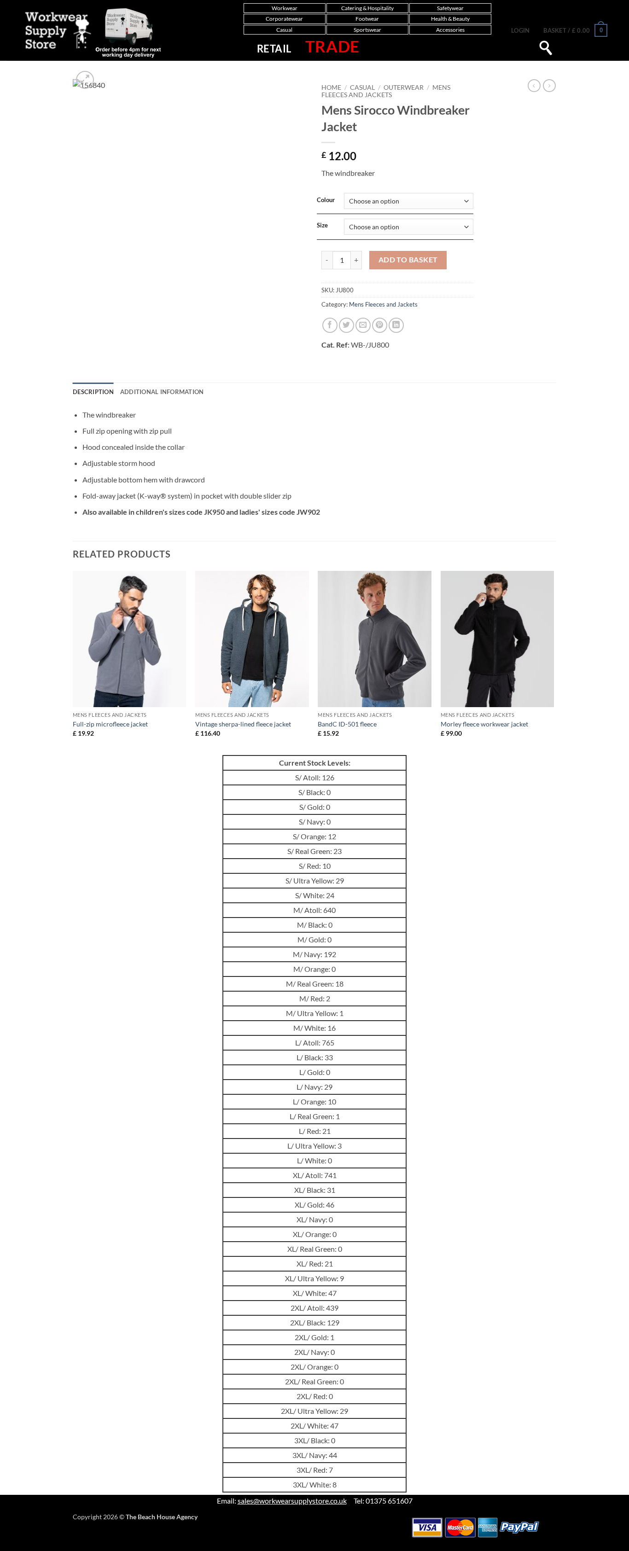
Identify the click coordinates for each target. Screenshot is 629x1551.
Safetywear (450, 8)
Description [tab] (93, 391)
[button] (520, 30)
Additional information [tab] (162, 391)
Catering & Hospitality (367, 8)
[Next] (553, 662)
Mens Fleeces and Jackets (385, 91)
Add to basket (408, 260)
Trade (332, 46)
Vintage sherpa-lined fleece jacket (243, 724)
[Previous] (73, 662)
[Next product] (534, 85)
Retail (274, 48)
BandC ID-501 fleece (347, 724)
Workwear (284, 8)
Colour (326, 200)
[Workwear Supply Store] (83, 32)
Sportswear (367, 29)
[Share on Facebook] (330, 325)
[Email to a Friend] (363, 325)
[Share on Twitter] (346, 325)
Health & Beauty (450, 18)
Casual (284, 29)
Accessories (450, 29)
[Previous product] (549, 85)
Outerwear (404, 87)
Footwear (367, 18)
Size (322, 225)
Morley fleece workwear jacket (484, 724)
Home (331, 87)
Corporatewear (284, 18)
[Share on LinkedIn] (396, 325)
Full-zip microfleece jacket (110, 724)
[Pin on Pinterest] (379, 325)
